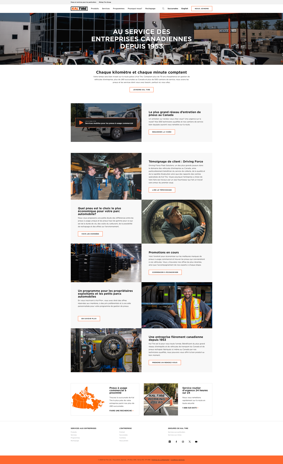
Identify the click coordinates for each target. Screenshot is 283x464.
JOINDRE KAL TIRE (141, 90)
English (184, 9)
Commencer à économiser (165, 272)
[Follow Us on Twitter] (189, 441)
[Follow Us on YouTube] (196, 441)
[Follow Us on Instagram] (183, 441)
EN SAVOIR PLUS (89, 318)
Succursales (173, 9)
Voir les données (90, 234)
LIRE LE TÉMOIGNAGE (162, 190)
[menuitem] (94, 8)
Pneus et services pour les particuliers (83, 2)
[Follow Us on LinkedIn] (169, 441)
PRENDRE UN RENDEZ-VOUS (164, 362)
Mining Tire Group (105, 2)
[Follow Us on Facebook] (176, 441)
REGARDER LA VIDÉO (161, 132)
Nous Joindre (202, 8)
